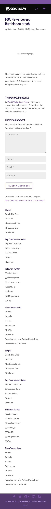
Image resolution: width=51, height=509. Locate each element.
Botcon (8, 311)
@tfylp (8, 300)
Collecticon (11, 29)
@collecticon (11, 273)
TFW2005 (9, 334)
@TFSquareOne (12, 295)
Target (8, 257)
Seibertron (10, 325)
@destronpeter (12, 277)
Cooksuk (9, 218)
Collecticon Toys (12, 248)
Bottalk (8, 316)
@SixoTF (9, 291)
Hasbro (8, 320)
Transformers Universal (15, 343)
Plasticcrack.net (12, 223)
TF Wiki (8, 330)
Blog (32, 29)
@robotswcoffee (13, 282)
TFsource (9, 261)
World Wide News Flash (18, 102)
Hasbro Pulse (11, 252)
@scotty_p (10, 286)
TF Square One (11, 227)
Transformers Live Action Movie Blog (21, 339)
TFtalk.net (10, 232)
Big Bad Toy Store (13, 243)
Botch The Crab (12, 214)
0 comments (40, 29)
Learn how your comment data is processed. (25, 200)
